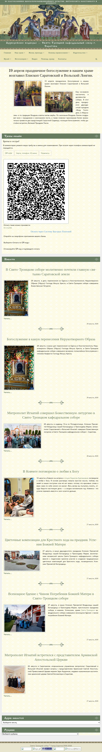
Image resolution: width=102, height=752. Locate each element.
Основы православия (58, 52)
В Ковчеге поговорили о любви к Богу (51, 471)
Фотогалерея (21, 59)
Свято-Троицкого (88, 610)
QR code (8, 153)
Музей (7, 59)
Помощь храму (47, 59)
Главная (7, 52)
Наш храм (19, 52)
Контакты (62, 59)
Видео (34, 59)
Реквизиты (45, 153)
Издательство (79, 52)
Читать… (8, 318)
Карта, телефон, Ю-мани (26, 153)
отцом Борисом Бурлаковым (76, 478)
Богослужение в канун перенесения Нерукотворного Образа (51, 339)
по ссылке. (8, 227)
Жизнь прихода (36, 52)
